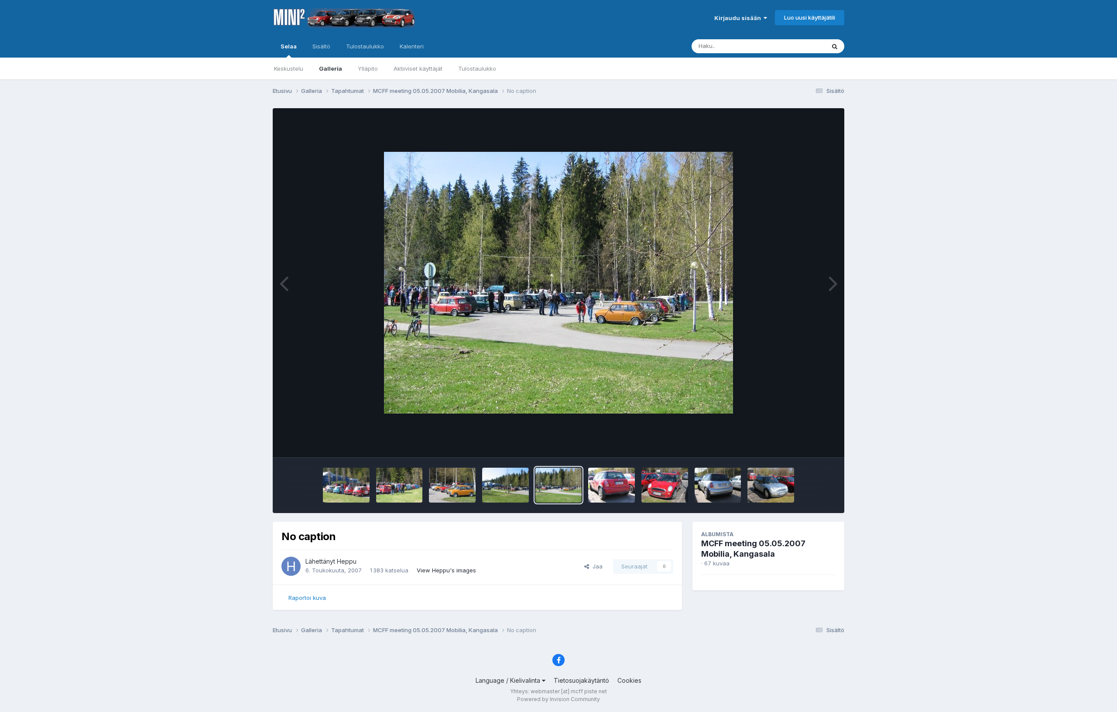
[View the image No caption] (346, 485)
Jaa (596, 566)
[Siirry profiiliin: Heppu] (291, 566)
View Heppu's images (446, 570)
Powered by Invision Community (558, 699)
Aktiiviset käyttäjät (418, 68)
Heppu (346, 561)
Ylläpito (368, 68)
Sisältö (321, 46)
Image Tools (808, 441)
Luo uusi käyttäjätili (809, 17)
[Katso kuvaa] (558, 283)
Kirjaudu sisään (739, 17)
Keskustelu (288, 68)
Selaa (289, 46)
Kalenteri (412, 46)
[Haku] (834, 46)
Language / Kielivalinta (509, 680)
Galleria (330, 68)
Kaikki (805, 46)
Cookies (629, 680)
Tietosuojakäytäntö (581, 680)
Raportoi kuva (307, 597)
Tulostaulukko (477, 68)
